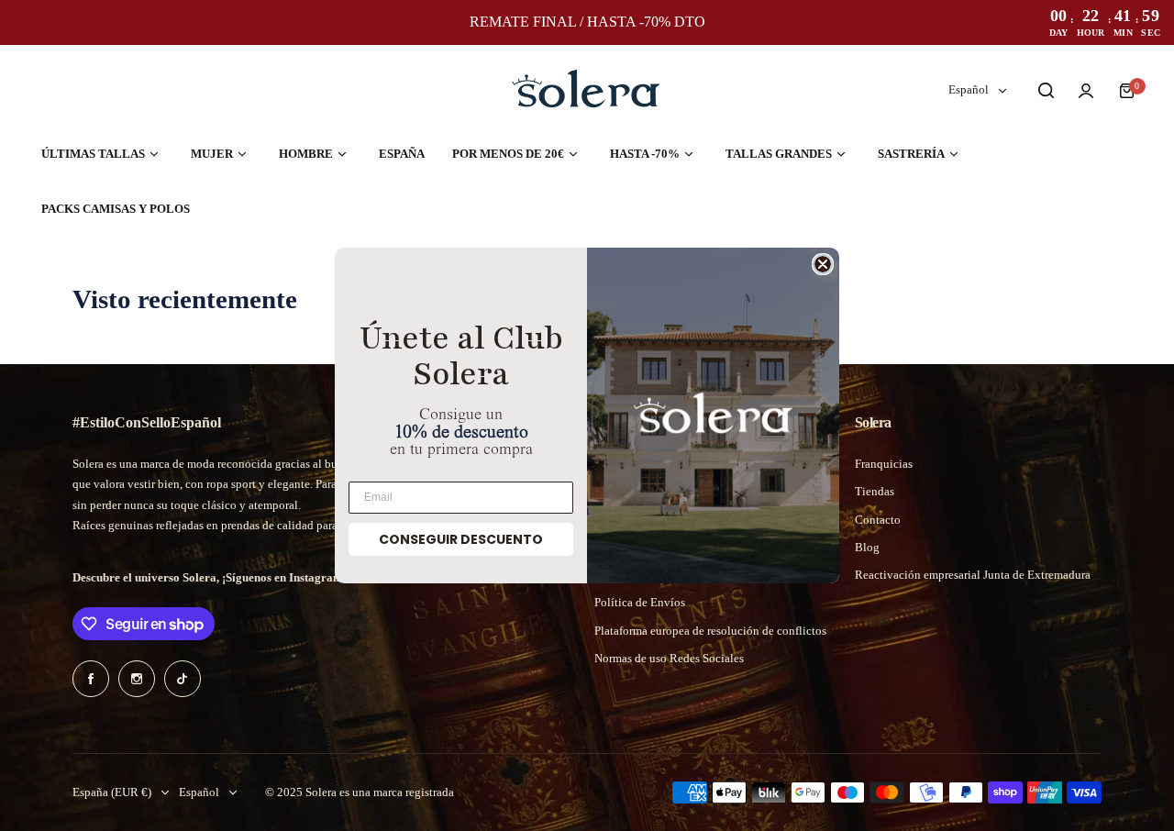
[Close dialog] (823, 264)
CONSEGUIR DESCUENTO (461, 539)
